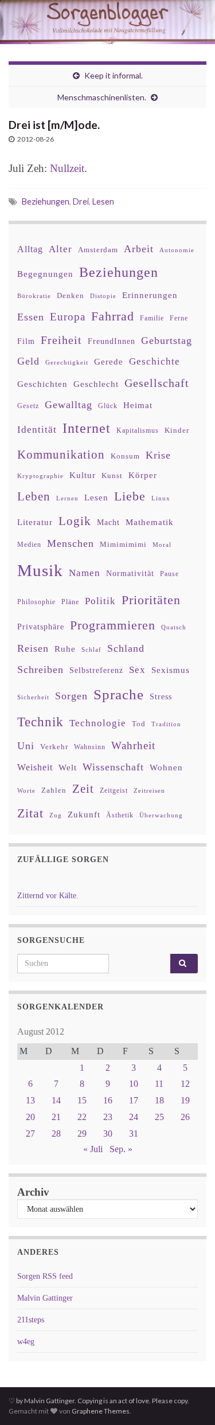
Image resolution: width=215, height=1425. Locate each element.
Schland (125, 648)
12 (185, 1084)
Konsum (125, 456)
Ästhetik (120, 815)
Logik (74, 520)
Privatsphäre (40, 627)
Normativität (130, 573)
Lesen (103, 201)
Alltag (30, 249)
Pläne (70, 602)
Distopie (103, 296)
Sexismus (170, 670)
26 (185, 1117)
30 (107, 1133)
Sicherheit (33, 697)
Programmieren (112, 625)
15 (82, 1100)
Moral (162, 544)
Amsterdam (98, 249)
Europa (67, 317)
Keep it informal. (113, 75)
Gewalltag (68, 404)
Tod (139, 724)
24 (133, 1117)
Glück (108, 406)
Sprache (118, 694)
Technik (40, 722)
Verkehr (54, 747)
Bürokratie (34, 295)
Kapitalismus (137, 430)
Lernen (67, 498)
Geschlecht (96, 384)
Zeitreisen (149, 790)
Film (26, 341)
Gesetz (28, 406)
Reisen (33, 648)
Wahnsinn (89, 747)
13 (30, 1100)
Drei (81, 201)
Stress (161, 696)
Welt (67, 767)
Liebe (130, 496)
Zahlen (54, 790)
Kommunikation (61, 454)
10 (133, 1084)
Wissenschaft (113, 767)
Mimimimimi (123, 544)
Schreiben (40, 669)
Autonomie (176, 249)
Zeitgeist (114, 790)
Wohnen (166, 767)
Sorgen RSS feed (45, 1276)
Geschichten (42, 384)
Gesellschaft (156, 383)
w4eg (25, 1341)
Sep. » (121, 1149)
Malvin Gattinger (45, 1298)
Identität (37, 429)
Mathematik (150, 522)
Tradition (166, 724)
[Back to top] (189, 1399)
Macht (108, 522)
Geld (28, 361)
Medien (29, 545)
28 (56, 1133)
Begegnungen (45, 274)
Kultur (82, 475)
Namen (84, 572)
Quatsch (173, 627)
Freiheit (61, 340)
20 (30, 1117)
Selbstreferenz (96, 670)
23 (107, 1117)
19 (185, 1100)
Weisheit (35, 767)
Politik (100, 601)
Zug (55, 815)
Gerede (108, 361)
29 (82, 1133)
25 (159, 1117)
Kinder (177, 430)
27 (30, 1133)
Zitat (30, 813)
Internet (86, 428)
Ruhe (65, 648)
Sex (137, 669)
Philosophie (36, 602)
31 (133, 1133)
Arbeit (139, 249)
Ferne (179, 318)
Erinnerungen (150, 295)
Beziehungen (45, 201)
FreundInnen (111, 341)
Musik (40, 570)
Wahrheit (133, 745)
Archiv (33, 1192)
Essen (30, 317)
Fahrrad (112, 316)
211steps (30, 1320)
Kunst (112, 475)
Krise (158, 455)
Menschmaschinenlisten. (101, 97)
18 (159, 1100)
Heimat (138, 405)
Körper (142, 475)
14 (56, 1100)
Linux (160, 498)
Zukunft (84, 814)
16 (107, 1100)
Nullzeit (67, 168)
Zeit (83, 788)
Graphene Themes (101, 1411)
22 (82, 1117)
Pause (169, 574)
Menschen (70, 543)
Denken (70, 295)
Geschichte (154, 361)
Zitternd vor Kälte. (48, 895)
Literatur (35, 522)
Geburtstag (166, 340)
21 (56, 1117)
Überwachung (161, 815)
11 (159, 1084)
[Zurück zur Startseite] (107, 22)
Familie (152, 318)
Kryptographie (40, 476)
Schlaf (91, 650)
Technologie (97, 723)
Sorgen (71, 696)
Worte (26, 790)
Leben (33, 496)
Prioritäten (151, 600)
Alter (60, 249)
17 (133, 1100)
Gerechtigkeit (66, 362)
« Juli (93, 1149)
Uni (25, 745)
